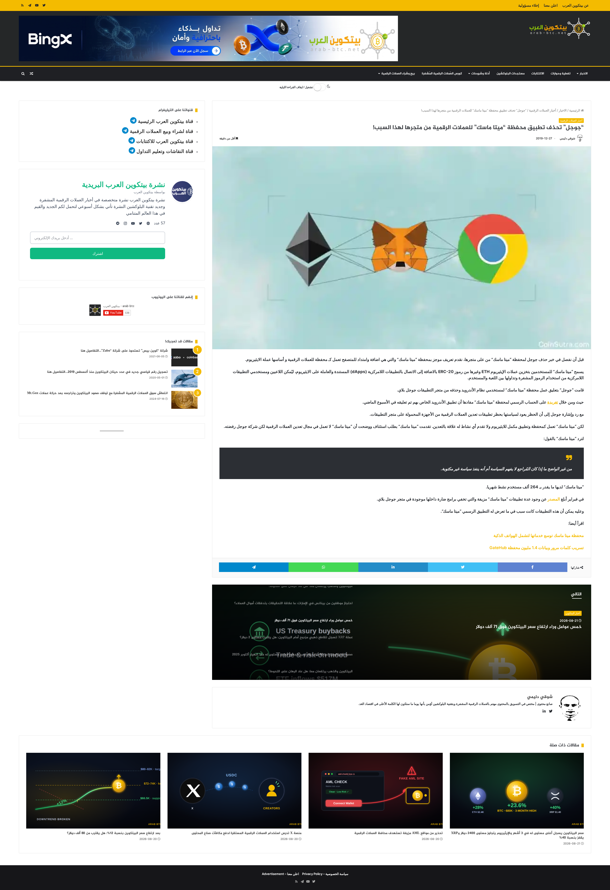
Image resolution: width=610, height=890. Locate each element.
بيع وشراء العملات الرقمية (398, 73)
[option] (401, 632)
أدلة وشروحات (480, 73)
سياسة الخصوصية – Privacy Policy (325, 874)
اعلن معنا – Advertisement (280, 874)
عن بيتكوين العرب (575, 5)
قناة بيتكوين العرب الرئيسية (165, 121)
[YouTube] (36, 5)
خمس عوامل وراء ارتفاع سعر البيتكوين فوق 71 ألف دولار (529, 627)
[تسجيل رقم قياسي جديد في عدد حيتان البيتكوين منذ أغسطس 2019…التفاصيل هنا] (184, 379)
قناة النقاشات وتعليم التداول (165, 151)
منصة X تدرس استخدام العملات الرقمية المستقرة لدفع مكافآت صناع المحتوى (246, 833)
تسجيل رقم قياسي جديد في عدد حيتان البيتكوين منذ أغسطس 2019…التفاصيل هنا (107, 372)
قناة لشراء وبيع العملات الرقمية (161, 131)
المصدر (554, 499)
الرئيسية (575, 110)
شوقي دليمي (567, 138)
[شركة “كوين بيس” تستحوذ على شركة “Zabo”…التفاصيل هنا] (184, 357)
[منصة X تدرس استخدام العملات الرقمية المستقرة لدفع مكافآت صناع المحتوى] (235, 790)
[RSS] (22, 5)
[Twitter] (43, 5)
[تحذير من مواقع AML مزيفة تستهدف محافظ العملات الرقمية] (376, 790)
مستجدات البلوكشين (511, 73)
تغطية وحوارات (560, 73)
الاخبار (584, 73)
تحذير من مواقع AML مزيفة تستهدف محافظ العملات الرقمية (398, 833)
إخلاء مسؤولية (528, 5)
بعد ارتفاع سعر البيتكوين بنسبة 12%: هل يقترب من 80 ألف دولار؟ (113, 833)
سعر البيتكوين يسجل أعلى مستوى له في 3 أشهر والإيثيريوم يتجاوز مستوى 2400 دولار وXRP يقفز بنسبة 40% (517, 835)
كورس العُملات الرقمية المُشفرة (442, 73)
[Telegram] (29, 5)
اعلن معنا (551, 5)
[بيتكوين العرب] (559, 28)
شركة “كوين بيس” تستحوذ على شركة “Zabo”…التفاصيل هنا (124, 351)
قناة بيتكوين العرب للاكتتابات (164, 141)
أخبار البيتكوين (572, 613)
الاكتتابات (537, 73)
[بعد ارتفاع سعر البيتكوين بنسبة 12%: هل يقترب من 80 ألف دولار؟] (93, 790)
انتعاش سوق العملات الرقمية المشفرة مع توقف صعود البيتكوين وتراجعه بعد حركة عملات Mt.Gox (97, 393)
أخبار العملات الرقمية (542, 110)
